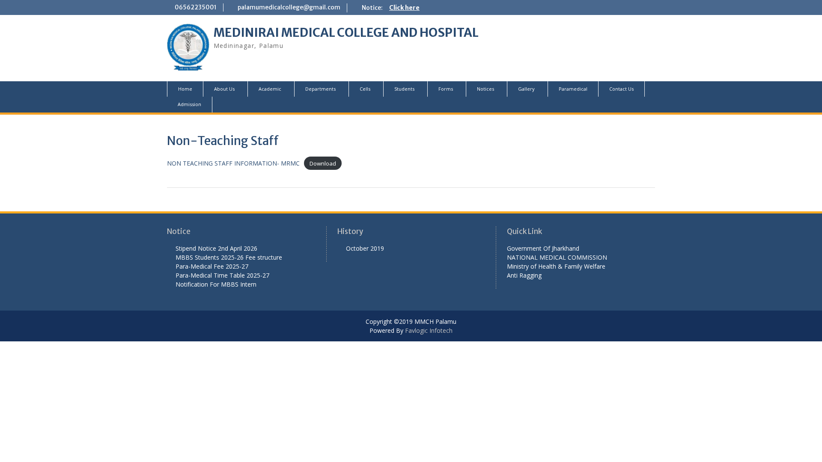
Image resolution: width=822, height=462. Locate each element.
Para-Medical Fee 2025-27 (212, 266)
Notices (485, 89)
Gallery (526, 89)
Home (185, 89)
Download (323, 163)
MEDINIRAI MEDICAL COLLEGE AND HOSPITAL (346, 32)
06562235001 (196, 7)
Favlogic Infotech (429, 330)
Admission (189, 104)
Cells (365, 89)
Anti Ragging (524, 275)
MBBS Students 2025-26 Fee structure (229, 257)
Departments (320, 89)
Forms (445, 89)
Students (404, 89)
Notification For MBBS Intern (216, 284)
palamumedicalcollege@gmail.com (289, 7)
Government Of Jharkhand (543, 248)
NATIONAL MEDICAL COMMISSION (557, 257)
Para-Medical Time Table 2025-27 (222, 275)
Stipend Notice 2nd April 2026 (216, 248)
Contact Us (621, 89)
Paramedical (573, 89)
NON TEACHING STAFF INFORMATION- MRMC (233, 163)
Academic (270, 89)
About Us (224, 89)
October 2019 (365, 248)
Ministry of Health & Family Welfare (556, 266)
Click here (404, 8)
